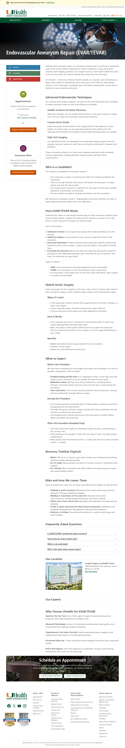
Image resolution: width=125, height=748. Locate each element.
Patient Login (117, 15)
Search (107, 15)
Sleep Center (75, 716)
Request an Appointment (75, 676)
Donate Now (98, 15)
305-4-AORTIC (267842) (27, 118)
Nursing (73, 713)
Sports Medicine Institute (79, 719)
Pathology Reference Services (80, 722)
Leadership (102, 708)
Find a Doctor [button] (15, 20)
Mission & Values (104, 705)
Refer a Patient (71, 15)
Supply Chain (103, 733)
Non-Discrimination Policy (80, 742)
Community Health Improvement (105, 715)
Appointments (53, 15)
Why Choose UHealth (106, 697)
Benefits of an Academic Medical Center (107, 701)
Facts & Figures (104, 711)
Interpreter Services (57, 707)
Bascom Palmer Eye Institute (115, 7)
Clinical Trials (17, 79)
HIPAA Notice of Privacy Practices (63, 742)
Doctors (16, 67)
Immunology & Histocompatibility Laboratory (82, 709)
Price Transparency (57, 726)
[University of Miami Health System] (16, 13)
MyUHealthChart (38, 711)
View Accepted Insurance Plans (23, 172)
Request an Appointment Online (23, 129)
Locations (78, 20)
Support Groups (56, 723)
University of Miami (105, 725)
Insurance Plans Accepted (38, 707)
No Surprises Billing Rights (95, 742)
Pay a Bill (62, 15)
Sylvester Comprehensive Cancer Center (93, 7)
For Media (102, 719)
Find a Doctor (37, 700)
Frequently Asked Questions (56, 700)
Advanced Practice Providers (80, 705)
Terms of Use (38, 742)
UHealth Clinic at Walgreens (56, 719)
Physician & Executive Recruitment (82, 702)
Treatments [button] (46, 20)
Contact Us (102, 736)
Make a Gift (37, 714)
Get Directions (91, 572)
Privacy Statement (47, 742)
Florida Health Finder (58, 729)
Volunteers (102, 730)
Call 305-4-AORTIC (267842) (50, 676)
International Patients (85, 15)
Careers (101, 728)
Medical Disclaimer (27, 742)
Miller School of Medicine (107, 722)
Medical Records (56, 704)
